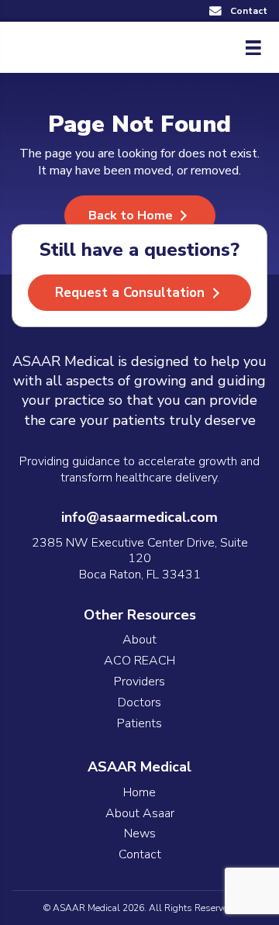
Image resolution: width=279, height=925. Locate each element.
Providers (139, 682)
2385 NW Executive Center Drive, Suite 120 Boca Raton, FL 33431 (140, 559)
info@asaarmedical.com (139, 517)
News (140, 834)
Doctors (139, 703)
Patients (139, 724)
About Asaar (139, 814)
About (139, 640)
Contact (140, 855)
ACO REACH (139, 661)
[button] (238, 11)
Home (139, 793)
